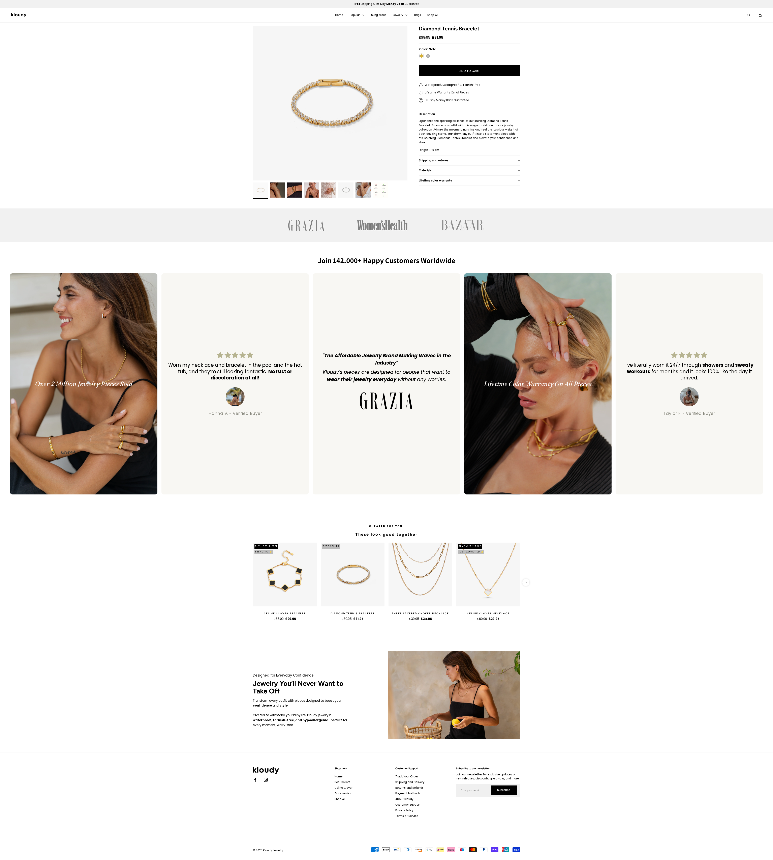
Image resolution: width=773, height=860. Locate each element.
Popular (355, 15)
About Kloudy (404, 799)
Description (427, 114)
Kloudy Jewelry (273, 850)
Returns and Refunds (409, 788)
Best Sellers (342, 782)
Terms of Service (406, 816)
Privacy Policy (404, 810)
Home (339, 15)
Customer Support (408, 805)
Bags (417, 15)
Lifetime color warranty (435, 180)
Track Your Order (406, 776)
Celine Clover (343, 788)
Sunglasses (378, 15)
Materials (425, 170)
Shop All (432, 15)
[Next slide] (525, 582)
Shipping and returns (433, 160)
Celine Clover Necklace (488, 613)
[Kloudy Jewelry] (18, 15)
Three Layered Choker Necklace (420, 613)
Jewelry (398, 15)
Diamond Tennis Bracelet (353, 613)
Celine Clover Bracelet (285, 613)
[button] (760, 15)
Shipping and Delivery (409, 782)
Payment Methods (407, 793)
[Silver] (428, 56)
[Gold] (421, 56)
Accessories (343, 793)
